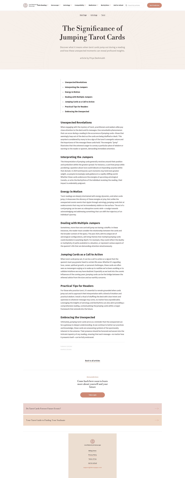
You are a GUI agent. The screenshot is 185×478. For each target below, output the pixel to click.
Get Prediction (154, 5)
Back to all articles (92, 360)
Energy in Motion (72, 92)
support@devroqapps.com (92, 467)
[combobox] (42, 5)
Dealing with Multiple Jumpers (78, 97)
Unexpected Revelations (76, 82)
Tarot (103, 15)
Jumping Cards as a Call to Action (79, 101)
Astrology (94, 15)
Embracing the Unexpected (77, 111)
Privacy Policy (92, 455)
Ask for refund (92, 463)
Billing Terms (92, 451)
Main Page (83, 15)
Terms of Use (92, 459)
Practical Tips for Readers (76, 106)
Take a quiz (92, 395)
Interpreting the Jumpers (76, 87)
